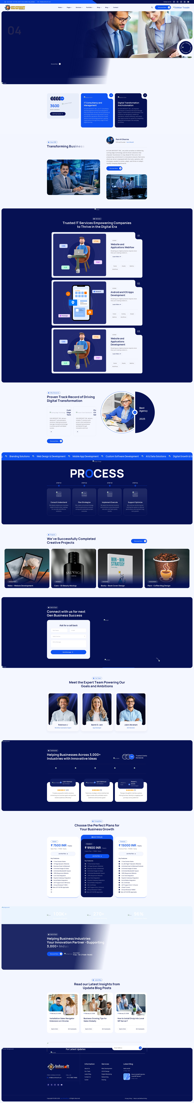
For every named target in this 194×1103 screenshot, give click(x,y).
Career (86, 1080)
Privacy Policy (128, 1098)
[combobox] (68, 636)
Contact (115, 7)
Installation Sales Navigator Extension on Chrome (62, 1019)
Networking (105, 1077)
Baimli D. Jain (97, 724)
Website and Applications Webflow (122, 246)
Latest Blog (88, 1074)
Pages (69, 7)
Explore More (54, 1029)
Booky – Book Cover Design (113, 585)
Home (60, 7)
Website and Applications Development (118, 341)
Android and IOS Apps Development (122, 294)
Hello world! (126, 1068)
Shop (98, 7)
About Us (87, 1068)
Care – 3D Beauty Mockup (65, 585)
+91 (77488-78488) (83, 955)
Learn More (116, 256)
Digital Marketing (107, 1074)
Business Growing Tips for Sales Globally (95, 1019)
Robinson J (63, 724)
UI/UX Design (105, 1071)
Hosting (104, 1080)
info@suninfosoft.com (45, 2)
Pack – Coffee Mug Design (159, 585)
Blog (106, 7)
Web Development (107, 1068)
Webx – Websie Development (20, 585)
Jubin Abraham (130, 724)
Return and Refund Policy (140, 1098)
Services (78, 7)
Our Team (87, 1071)
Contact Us (88, 1077)
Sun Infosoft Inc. (64, 1098)
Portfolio (89, 7)
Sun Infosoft (130, 142)
